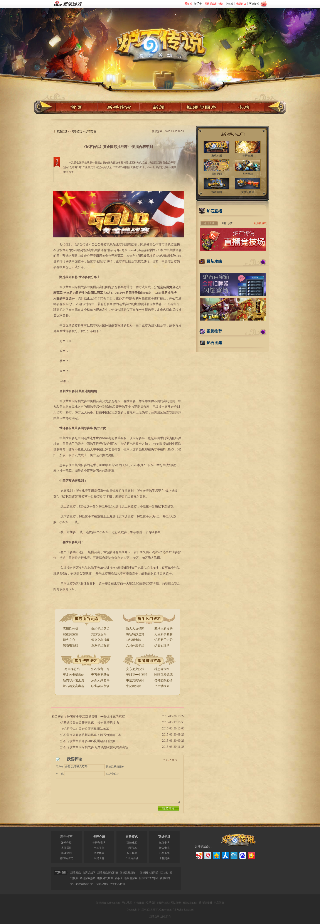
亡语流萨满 (131, 858)
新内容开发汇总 (73, 680)
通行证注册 (205, 902)
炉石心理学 (162, 645)
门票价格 (131, 847)
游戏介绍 (66, 842)
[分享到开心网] (251, 855)
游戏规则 (66, 853)
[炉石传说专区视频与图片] (202, 107)
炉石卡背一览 (100, 669)
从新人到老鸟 (100, 680)
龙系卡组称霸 (100, 645)
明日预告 (227, 223)
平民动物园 (162, 686)
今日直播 (209, 223)
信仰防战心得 (163, 680)
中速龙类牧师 (135, 680)
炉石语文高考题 (73, 686)
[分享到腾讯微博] (234, 855)
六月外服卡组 (135, 645)
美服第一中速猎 (136, 674)
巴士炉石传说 (117, 883)
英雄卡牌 (164, 836)
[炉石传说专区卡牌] (246, 107)
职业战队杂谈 (100, 686)
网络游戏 (76, 131)
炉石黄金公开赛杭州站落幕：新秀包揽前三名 (90, 735)
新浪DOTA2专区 (148, 878)
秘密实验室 (70, 634)
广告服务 (139, 902)
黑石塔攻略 (70, 645)
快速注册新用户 (115, 766)
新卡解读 (131, 853)
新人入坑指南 (135, 628)
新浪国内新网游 (149, 872)
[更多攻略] (263, 262)
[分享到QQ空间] (216, 855)
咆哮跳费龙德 (163, 674)
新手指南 (66, 836)
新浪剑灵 (165, 878)
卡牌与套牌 (99, 842)
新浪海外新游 (128, 872)
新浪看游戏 (260, 223)
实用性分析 (70, 628)
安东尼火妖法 (135, 669)
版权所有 (165, 916)
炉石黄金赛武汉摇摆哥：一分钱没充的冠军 (96, 716)
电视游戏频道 (105, 878)
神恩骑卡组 (162, 669)
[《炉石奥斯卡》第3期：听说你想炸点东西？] (233, 319)
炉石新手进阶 (163, 640)
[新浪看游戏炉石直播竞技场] (233, 249)
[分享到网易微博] (208, 855)
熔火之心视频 (100, 640)
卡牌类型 (99, 847)
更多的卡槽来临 (73, 674)
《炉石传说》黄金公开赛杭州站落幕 (84, 729)
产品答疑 (219, 902)
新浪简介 (101, 902)
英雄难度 (131, 842)
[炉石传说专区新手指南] (118, 107)
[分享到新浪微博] (199, 855)
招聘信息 (163, 902)
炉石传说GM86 (99, 883)
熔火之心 (69, 640)
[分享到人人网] (225, 855)
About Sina (114, 902)
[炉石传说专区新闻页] (160, 107)
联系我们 (151, 902)
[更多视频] (263, 332)
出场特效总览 (135, 634)
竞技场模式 (66, 858)
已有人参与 (170, 759)
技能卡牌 (164, 842)
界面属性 (66, 847)
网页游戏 (254, 3)
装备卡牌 (164, 847)
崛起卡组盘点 (100, 628)
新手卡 (198, 3)
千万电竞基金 (100, 674)
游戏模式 (99, 853)
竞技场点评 (98, 634)
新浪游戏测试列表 (107, 872)
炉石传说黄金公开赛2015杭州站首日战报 (87, 741)
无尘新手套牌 (163, 634)
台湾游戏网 (89, 872)
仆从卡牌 (164, 853)
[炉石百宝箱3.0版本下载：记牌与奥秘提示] (233, 294)
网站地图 (127, 902)
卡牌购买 (164, 858)
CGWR (164, 872)
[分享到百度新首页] (242, 855)
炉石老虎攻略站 (79, 883)
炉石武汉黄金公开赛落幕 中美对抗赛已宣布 (89, 722)
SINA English (190, 902)
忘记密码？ (112, 773)
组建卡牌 (99, 858)
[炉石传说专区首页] (160, 39)
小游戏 (229, 3)
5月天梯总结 (71, 669)
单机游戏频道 (88, 878)
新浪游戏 (62, 131)
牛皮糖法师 (133, 686)
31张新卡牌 (133, 640)
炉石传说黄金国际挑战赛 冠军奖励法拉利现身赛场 (94, 747)
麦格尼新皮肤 (163, 628)
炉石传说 (91, 131)
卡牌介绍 (99, 836)
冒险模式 (132, 836)
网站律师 (175, 902)
